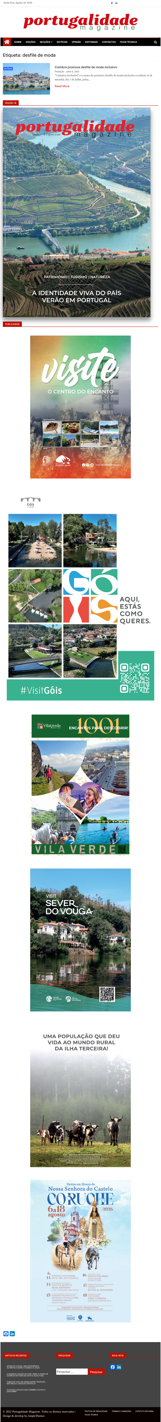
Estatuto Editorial (145, 1411)
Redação (59, 71)
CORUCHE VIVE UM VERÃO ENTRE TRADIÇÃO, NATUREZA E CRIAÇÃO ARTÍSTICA (26, 1383)
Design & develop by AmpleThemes (23, 1415)
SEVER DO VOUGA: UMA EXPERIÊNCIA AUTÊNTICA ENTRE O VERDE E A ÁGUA (23, 1367)
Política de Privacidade (96, 1411)
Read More (62, 86)
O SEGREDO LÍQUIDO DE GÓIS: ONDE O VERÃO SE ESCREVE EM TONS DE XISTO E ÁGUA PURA (27, 1375)
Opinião (76, 42)
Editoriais (91, 42)
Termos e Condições (121, 1411)
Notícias (62, 42)
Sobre (18, 42)
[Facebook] (112, 3)
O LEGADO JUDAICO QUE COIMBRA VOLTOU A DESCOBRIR (26, 1391)
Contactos (109, 42)
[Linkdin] (116, 3)
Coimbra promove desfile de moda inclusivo (86, 67)
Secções (45, 42)
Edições (31, 42)
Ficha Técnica (128, 42)
